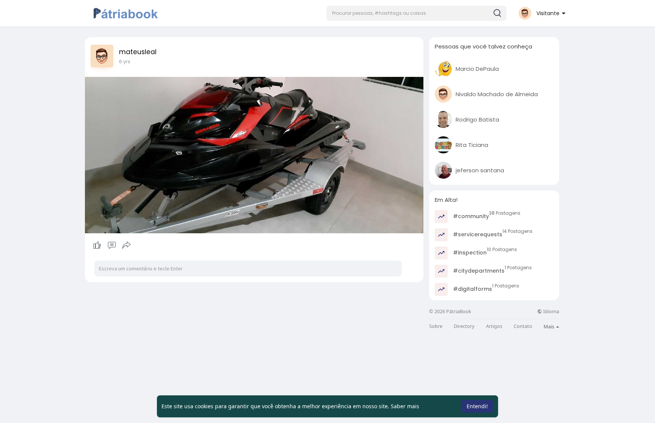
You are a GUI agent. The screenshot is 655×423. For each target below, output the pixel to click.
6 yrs (124, 61)
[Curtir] (111, 245)
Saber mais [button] (405, 406)
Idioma (550, 311)
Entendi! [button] (477, 406)
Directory (464, 326)
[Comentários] (111, 245)
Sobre (435, 326)
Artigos (494, 326)
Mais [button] (549, 326)
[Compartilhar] (126, 245)
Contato (523, 326)
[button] (416, 13)
